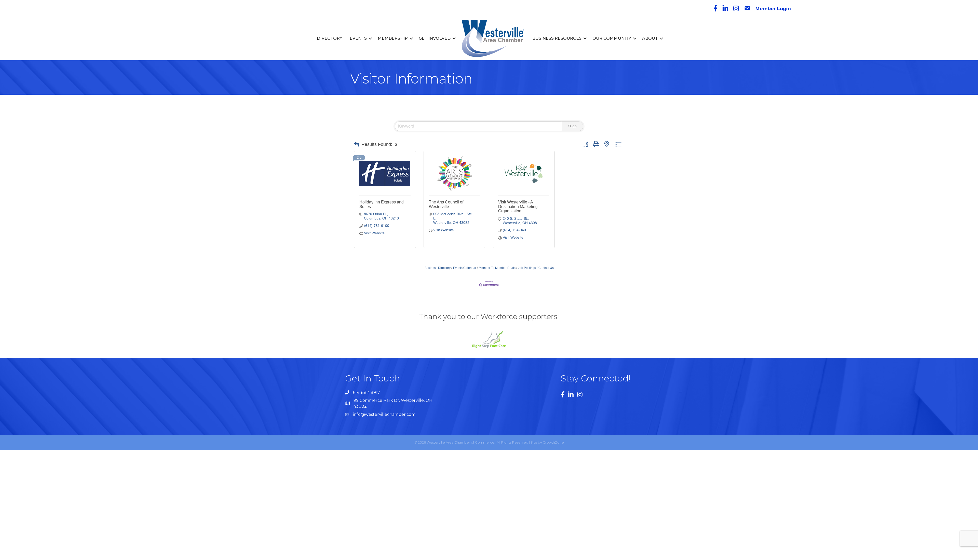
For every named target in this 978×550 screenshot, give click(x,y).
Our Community (611, 38)
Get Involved (435, 38)
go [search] (575, 126)
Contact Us (546, 268)
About (650, 38)
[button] (356, 144)
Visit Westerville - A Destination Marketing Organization (518, 206)
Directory (329, 38)
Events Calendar (464, 268)
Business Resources (556, 38)
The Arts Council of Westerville (446, 204)
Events (358, 38)
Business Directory (438, 268)
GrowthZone (553, 442)
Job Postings (527, 268)
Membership (393, 38)
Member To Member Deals (497, 268)
